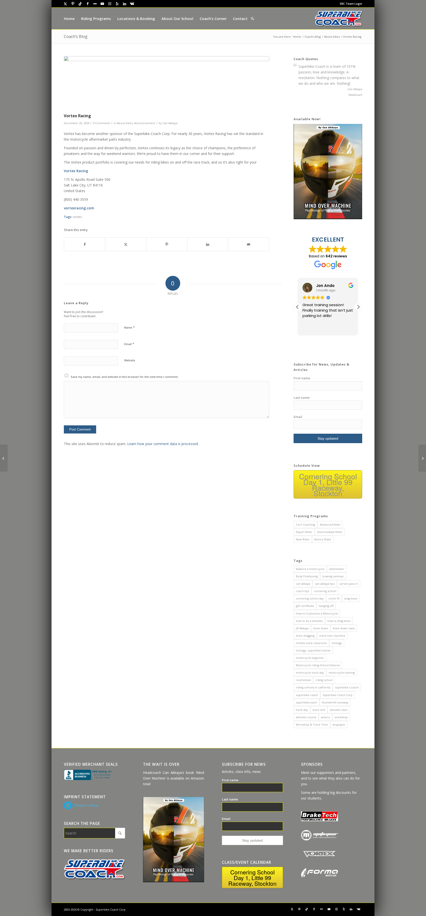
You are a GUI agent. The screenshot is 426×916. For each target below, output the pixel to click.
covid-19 (333, 598)
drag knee (350, 598)
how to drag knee (339, 621)
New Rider (303, 539)
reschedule (303, 680)
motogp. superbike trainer (313, 650)
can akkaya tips (325, 583)
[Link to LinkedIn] (124, 3)
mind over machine (332, 635)
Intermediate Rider (329, 532)
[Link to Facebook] (87, 3)
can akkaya (303, 583)
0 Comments (101, 123)
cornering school (325, 591)
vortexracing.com (79, 208)
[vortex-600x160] (166, 83)
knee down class (344, 628)
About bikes (125, 123)
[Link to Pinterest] (72, 3)
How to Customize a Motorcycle (317, 613)
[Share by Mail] (248, 244)
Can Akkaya (170, 123)
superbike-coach (307, 695)
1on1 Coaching (305, 524)
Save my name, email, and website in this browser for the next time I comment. (124, 377)
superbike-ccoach (347, 687)
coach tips (302, 591)
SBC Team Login (351, 3)
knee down (320, 628)
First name (302, 378)
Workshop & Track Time (312, 724)
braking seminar (333, 576)
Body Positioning (307, 576)
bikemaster (336, 569)
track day (302, 710)
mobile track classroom (311, 643)
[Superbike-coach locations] (338, 18)
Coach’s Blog (76, 36)
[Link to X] (65, 3)
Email (129, 344)
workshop (341, 717)
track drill (319, 710)
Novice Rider (322, 539)
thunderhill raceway (335, 702)
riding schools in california (313, 687)
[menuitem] (349, 3)
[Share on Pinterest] (166, 244)
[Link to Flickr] (95, 3)
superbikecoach (306, 702)
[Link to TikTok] (80, 3)
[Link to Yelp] (117, 3)
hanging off (326, 606)
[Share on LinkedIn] (207, 244)
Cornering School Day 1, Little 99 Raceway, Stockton (328, 485)
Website (129, 360)
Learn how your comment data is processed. (163, 443)
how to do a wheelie (309, 621)
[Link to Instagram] (109, 3)
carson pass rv (348, 583)
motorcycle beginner (310, 658)
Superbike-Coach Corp (338, 695)
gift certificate (305, 606)
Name (129, 327)
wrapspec (339, 724)
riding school (324, 680)
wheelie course (306, 717)
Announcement (144, 123)
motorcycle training (342, 672)
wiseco (325, 717)
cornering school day (310, 598)
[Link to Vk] (132, 3)
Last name (302, 397)
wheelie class (338, 710)
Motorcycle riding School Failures (318, 665)
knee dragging (305, 635)
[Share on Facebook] (84, 244)
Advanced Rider (330, 524)
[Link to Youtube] (102, 3)
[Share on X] (125, 244)
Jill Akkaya (302, 628)
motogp (337, 643)
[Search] (252, 18)
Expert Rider (304, 532)
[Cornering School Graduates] (4, 458)
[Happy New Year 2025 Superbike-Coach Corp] (422, 458)
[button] (358, 307)
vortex (77, 217)
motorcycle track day (310, 672)
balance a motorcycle (310, 569)
